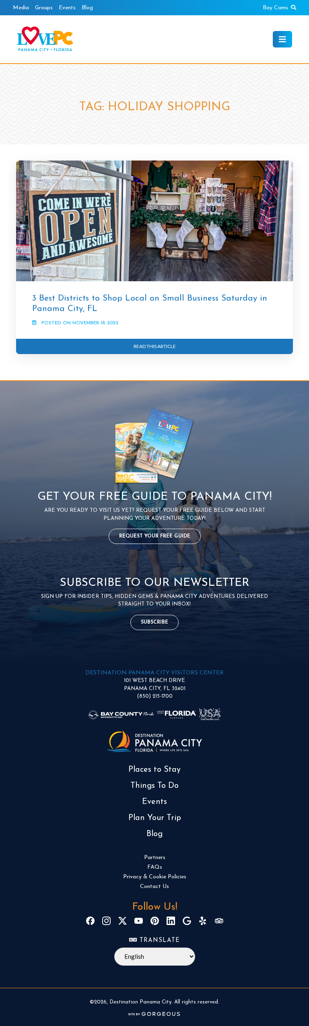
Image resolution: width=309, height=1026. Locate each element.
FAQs (154, 867)
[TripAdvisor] (219, 921)
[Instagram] (106, 921)
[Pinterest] (154, 921)
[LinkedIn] (171, 921)
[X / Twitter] (122, 921)
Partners (154, 858)
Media (21, 8)
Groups (44, 8)
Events (67, 8)
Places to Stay (154, 770)
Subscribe (154, 622)
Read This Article (155, 346)
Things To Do (154, 786)
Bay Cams (275, 8)
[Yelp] (203, 921)
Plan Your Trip (154, 818)
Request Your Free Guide (154, 536)
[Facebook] (90, 921)
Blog (87, 8)
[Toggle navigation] (282, 39)
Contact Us (154, 887)
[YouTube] (138, 921)
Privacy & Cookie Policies (154, 877)
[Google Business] (187, 921)
